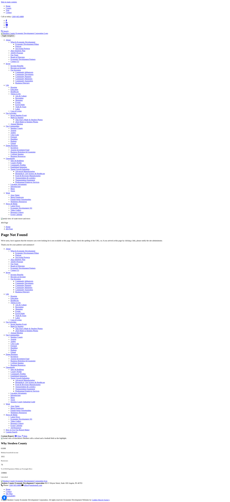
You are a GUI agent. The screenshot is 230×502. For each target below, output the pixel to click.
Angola (13, 130)
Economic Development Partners (23, 59)
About (8, 40)
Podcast (18, 46)
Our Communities (12, 126)
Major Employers (17, 197)
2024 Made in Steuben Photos (26, 122)
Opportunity (10, 158)
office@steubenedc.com (33, 485)
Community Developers (24, 74)
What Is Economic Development (23, 42)
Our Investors (16, 70)
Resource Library (17, 212)
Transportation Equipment (25, 180)
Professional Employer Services (27, 182)
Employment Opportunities (21, 199)
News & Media (11, 204)
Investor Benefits (17, 66)
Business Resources (18, 156)
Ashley (13, 133)
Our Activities (11, 113)
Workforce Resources (19, 202)
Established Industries (19, 167)
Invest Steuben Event (19, 115)
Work (8, 193)
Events (17, 102)
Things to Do (16, 94)
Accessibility (10, 496)
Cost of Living (16, 111)
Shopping (19, 100)
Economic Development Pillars (27, 44)
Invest (8, 64)
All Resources (16, 428)
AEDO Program (17, 53)
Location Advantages (19, 184)
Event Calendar (16, 215)
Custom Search (11, 432)
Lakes (17, 109)
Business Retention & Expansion (23, 152)
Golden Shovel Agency (100, 500)
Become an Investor (18, 68)
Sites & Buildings (17, 161)
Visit (7, 10)
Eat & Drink (20, 105)
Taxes (13, 191)
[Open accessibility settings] (4, 497)
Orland (13, 143)
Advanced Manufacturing (25, 171)
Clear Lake (15, 135)
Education (14, 89)
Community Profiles (18, 165)
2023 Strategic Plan (18, 51)
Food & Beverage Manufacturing (27, 176)
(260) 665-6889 (18, 17)
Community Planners (23, 77)
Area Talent (15, 195)
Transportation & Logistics (25, 178)
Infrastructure (16, 186)
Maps (13, 189)
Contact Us (15, 61)
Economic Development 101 (21, 208)
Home (8, 6)
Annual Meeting (17, 124)
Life (7, 85)
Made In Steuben (17, 118)
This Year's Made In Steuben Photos (29, 120)
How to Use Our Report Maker (17, 430)
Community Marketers (23, 79)
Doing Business (12, 146)
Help (25, 436)
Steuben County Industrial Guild (23, 402)
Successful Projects (22, 49)
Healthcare (15, 92)
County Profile (16, 163)
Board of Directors (18, 57)
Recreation (19, 98)
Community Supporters (24, 81)
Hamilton (14, 139)
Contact (9, 12)
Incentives (14, 148)
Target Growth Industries (20, 169)
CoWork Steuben (17, 154)
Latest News (15, 206)
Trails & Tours (20, 107)
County (8, 8)
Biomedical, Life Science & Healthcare (30, 174)
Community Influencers (24, 72)
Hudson (14, 141)
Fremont (14, 137)
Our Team (14, 55)
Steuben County (17, 128)
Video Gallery (16, 210)
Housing (14, 87)
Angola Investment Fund (20, 150)
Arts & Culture (21, 96)
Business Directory (22, 83)
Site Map (9, 494)
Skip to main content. (9, 2)
